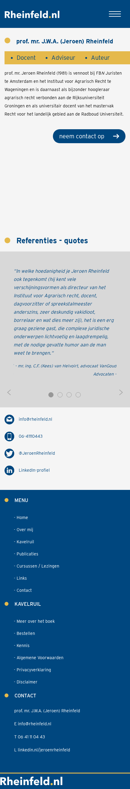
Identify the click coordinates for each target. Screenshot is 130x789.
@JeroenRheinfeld (37, 453)
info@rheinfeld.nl (35, 419)
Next (121, 392)
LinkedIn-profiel (34, 470)
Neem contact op (81, 136)
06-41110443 (31, 436)
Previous (9, 392)
